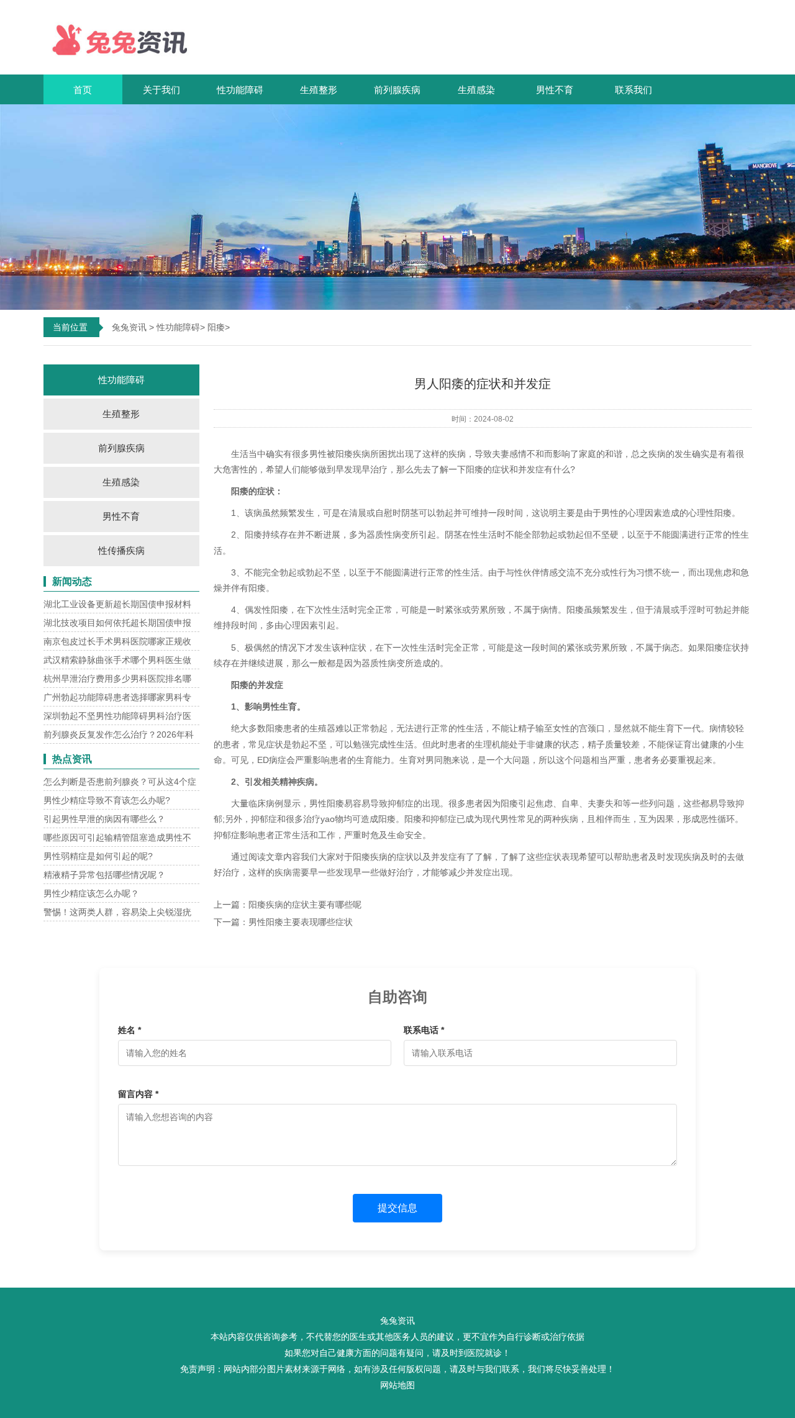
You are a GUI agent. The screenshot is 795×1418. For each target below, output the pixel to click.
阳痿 (216, 327)
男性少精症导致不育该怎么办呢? (106, 800)
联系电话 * (424, 1030)
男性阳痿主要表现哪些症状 (300, 922)
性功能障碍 (240, 89)
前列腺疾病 (397, 89)
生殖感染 (476, 89)
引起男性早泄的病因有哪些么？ (104, 819)
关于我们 (161, 89)
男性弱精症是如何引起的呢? (98, 856)
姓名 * (129, 1030)
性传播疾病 (121, 550)
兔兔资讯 (129, 327)
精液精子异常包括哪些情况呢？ (104, 875)
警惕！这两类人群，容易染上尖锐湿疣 (117, 912)
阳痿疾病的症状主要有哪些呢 (304, 905)
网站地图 (397, 1385)
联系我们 (633, 89)
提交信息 (397, 1208)
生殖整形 (318, 89)
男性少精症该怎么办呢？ (91, 893)
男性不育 (554, 89)
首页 (82, 89)
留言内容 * (138, 1094)
